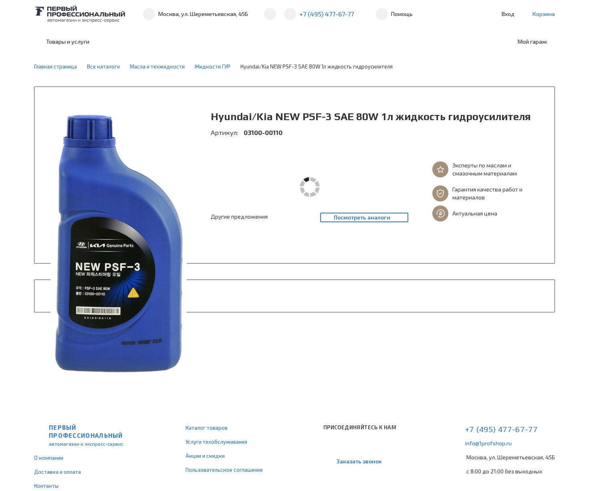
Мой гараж (532, 41)
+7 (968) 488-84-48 (270, 14)
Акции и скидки (205, 456)
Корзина (544, 13)
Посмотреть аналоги (362, 217)
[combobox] (163, 41)
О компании (48, 458)
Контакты (46, 486)
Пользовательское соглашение (224, 470)
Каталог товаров (207, 428)
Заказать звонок (359, 461)
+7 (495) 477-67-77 (326, 14)
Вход (508, 13)
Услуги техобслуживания (216, 442)
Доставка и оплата (57, 472)
